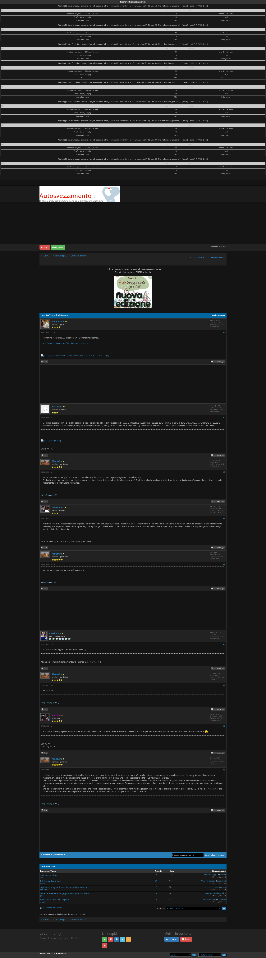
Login (45, 247)
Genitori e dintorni (78, 256)
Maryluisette (58, 321)
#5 (224, 565)
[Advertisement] (133, 223)
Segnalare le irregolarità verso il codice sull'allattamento (63, 887)
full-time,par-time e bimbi (50, 881)
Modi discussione (218, 315)
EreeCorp (63, 953)
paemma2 (222, 881)
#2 (224, 418)
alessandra (57, 406)
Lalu (41, 877)
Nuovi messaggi (220, 257)
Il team (187, 939)
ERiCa (42, 896)
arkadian (43, 902)
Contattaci (172, 939)
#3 (224, 472)
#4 (224, 518)
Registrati (59, 247)
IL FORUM (45, 256)
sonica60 (43, 890)
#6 (224, 644)
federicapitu (58, 507)
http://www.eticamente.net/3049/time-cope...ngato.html (66, 343)
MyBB (50, 953)
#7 (224, 685)
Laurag (223, 875)
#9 (224, 770)
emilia (223, 887)
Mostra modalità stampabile (53, 908)
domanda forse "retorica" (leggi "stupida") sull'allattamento (65, 893)
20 (156, 881)
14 (156, 893)
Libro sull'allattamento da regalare (54, 899)
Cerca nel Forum (199, 257)
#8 (224, 726)
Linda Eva (222, 899)
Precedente (47, 854)
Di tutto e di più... (60, 256)
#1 (224, 332)
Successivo (58, 854)
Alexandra (57, 461)
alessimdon (55, 633)
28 (156, 899)
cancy (42, 884)
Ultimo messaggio (211, 875)
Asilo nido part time (48, 875)
